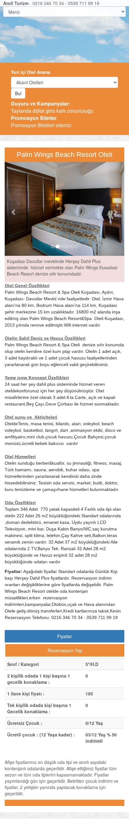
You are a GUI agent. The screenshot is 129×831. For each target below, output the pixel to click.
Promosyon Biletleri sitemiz (41, 121)
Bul (18, 93)
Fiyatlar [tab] (64, 636)
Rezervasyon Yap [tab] (65, 650)
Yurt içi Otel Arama (30, 72)
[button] (14, 209)
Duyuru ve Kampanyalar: (40, 103)
